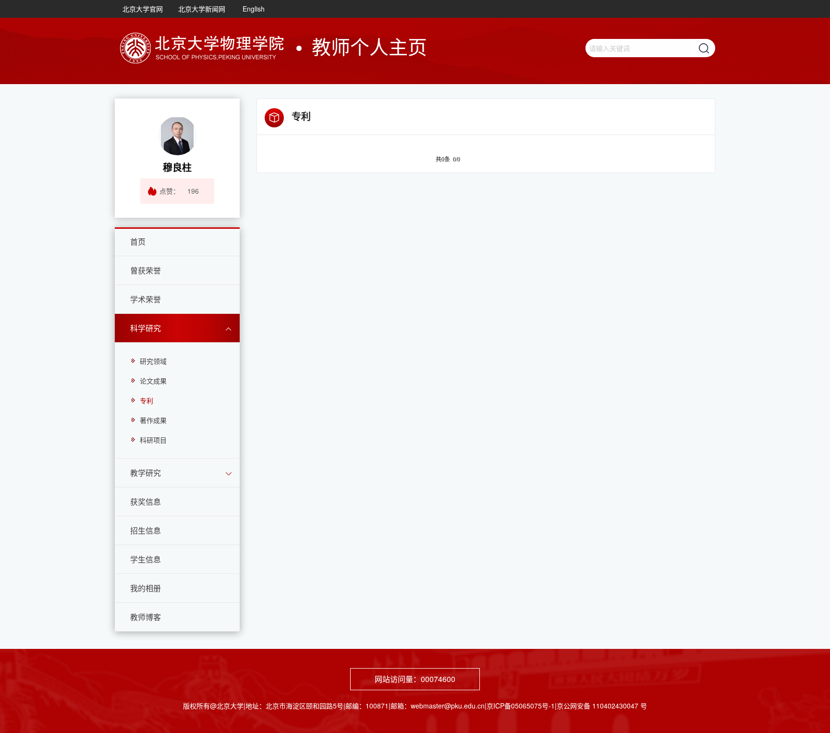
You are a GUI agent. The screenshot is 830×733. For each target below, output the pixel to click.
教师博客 (145, 616)
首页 (138, 241)
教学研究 (145, 472)
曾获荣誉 (145, 270)
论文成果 (153, 380)
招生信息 (145, 530)
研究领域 (153, 361)
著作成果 (153, 420)
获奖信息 (145, 501)
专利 (146, 400)
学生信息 (145, 559)
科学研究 (145, 328)
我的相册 (145, 588)
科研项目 (153, 440)
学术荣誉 (145, 299)
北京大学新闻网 (201, 8)
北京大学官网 (142, 8)
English (254, 8)
